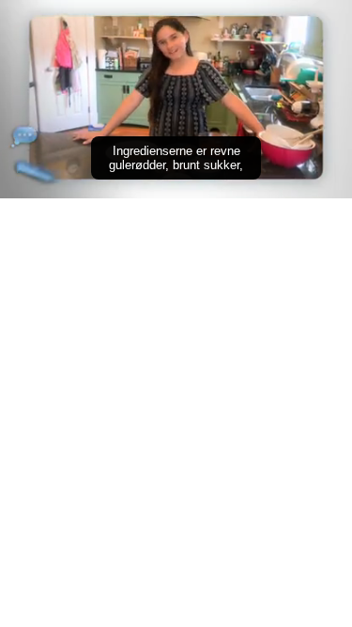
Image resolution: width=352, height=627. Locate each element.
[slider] (176, 157)
